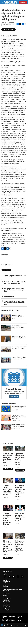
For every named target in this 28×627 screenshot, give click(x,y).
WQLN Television (6, 604)
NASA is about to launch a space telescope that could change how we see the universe (20, 491)
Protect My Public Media (8, 609)
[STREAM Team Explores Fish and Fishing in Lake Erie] (6, 409)
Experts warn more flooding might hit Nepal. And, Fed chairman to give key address (20, 459)
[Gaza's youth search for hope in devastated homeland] (6, 360)
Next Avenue (6, 608)
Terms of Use (6, 600)
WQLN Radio (5, 605)
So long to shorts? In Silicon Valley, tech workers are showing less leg (7, 490)
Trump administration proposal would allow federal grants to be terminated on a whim (15, 302)
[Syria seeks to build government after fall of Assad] (6, 318)
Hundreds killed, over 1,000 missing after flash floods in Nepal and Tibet (15, 282)
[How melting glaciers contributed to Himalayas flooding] (6, 328)
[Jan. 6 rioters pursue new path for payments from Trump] (6, 349)
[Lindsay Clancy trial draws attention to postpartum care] (6, 339)
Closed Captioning (7, 598)
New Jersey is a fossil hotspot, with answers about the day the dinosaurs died (8, 458)
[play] (2, 625)
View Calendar (14, 396)
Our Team (5, 595)
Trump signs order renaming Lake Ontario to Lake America (15, 276)
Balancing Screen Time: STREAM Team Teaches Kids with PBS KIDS (18, 417)
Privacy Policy (6, 599)
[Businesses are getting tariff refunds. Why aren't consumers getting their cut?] (20, 536)
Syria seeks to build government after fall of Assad (17, 317)
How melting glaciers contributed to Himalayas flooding (17, 327)
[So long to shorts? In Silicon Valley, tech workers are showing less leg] (8, 480)
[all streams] (26, 625)
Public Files (5, 596)
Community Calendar (14, 389)
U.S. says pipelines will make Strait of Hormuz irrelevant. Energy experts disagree (7, 546)
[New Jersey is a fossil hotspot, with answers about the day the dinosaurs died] (8, 448)
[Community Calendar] (14, 377)
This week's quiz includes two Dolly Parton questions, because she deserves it (7, 518)
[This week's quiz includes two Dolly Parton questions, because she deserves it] (8, 508)
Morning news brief (9, 296)
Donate (23, 2)
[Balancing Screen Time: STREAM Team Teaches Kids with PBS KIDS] (6, 418)
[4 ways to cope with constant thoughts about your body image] (20, 508)
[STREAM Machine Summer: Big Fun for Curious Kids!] (6, 427)
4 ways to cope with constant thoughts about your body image (19, 516)
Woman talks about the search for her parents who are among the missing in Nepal (14, 289)
